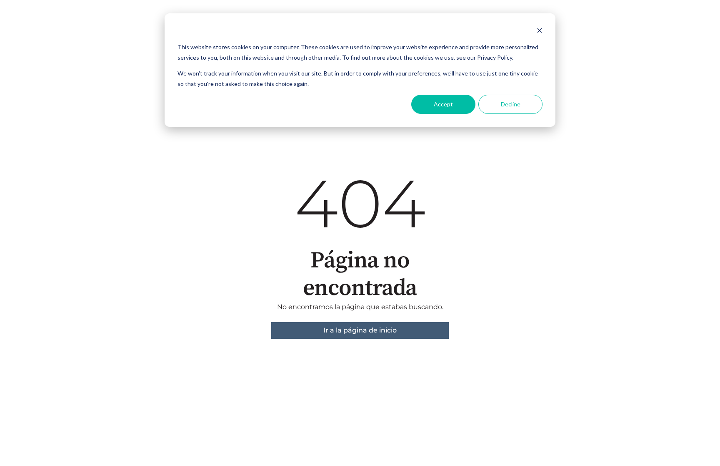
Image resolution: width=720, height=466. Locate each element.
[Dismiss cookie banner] (539, 31)
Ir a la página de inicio (360, 330)
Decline (510, 104)
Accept (443, 104)
